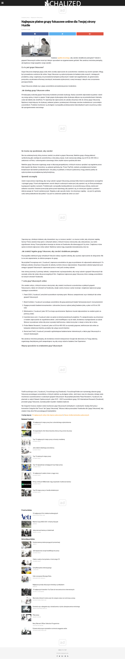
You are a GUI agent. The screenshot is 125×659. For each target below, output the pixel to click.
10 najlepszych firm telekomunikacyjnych (45, 513)
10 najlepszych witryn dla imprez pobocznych (47, 415)
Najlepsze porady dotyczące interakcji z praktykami (48, 584)
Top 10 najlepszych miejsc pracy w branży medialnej (49, 439)
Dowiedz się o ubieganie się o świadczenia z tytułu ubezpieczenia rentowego (56, 606)
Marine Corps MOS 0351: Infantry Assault (45, 522)
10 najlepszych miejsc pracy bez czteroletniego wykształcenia (52, 422)
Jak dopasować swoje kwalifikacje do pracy (46, 550)
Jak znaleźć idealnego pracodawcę (43, 448)
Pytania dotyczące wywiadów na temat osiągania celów (50, 628)
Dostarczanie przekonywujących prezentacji (46, 542)
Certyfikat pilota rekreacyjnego (42, 568)
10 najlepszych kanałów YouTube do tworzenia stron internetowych (53, 589)
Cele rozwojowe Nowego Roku (42, 576)
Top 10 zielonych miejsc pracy (42, 456)
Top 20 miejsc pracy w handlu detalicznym (46, 490)
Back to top (62, 650)
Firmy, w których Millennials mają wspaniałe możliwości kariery (52, 482)
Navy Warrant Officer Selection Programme (46, 623)
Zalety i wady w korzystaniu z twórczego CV (46, 559)
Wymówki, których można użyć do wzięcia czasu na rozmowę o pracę (54, 598)
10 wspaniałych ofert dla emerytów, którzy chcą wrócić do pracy (52, 431)
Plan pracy (36, 615)
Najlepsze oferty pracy (36, 17)
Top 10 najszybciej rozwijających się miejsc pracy (48, 465)
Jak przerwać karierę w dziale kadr (43, 530)
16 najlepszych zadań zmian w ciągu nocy (45, 473)
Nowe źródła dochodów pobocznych (76, 415)
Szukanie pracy (25, 17)
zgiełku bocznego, (64, 58)
